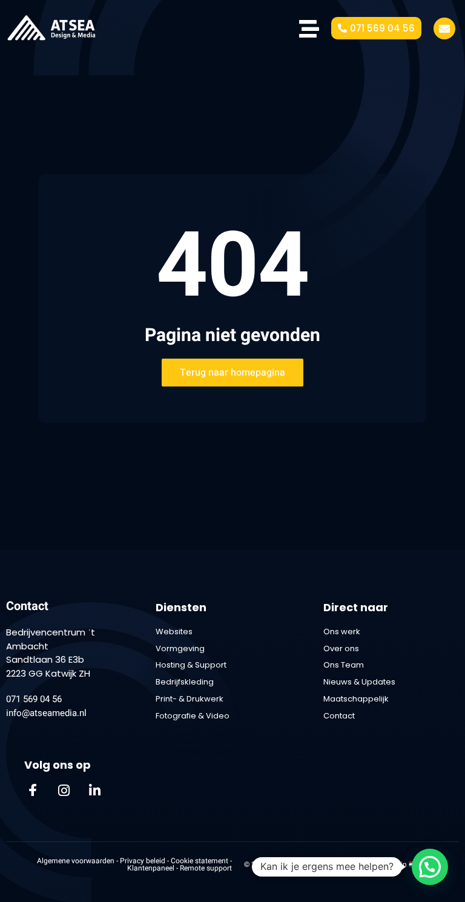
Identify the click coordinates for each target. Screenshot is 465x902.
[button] (430, 867)
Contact (27, 606)
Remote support (206, 868)
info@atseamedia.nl (46, 713)
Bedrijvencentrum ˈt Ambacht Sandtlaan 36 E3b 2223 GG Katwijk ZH (50, 653)
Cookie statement (200, 860)
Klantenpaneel (151, 868)
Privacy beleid (142, 860)
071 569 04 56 (34, 699)
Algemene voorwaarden (75, 860)
